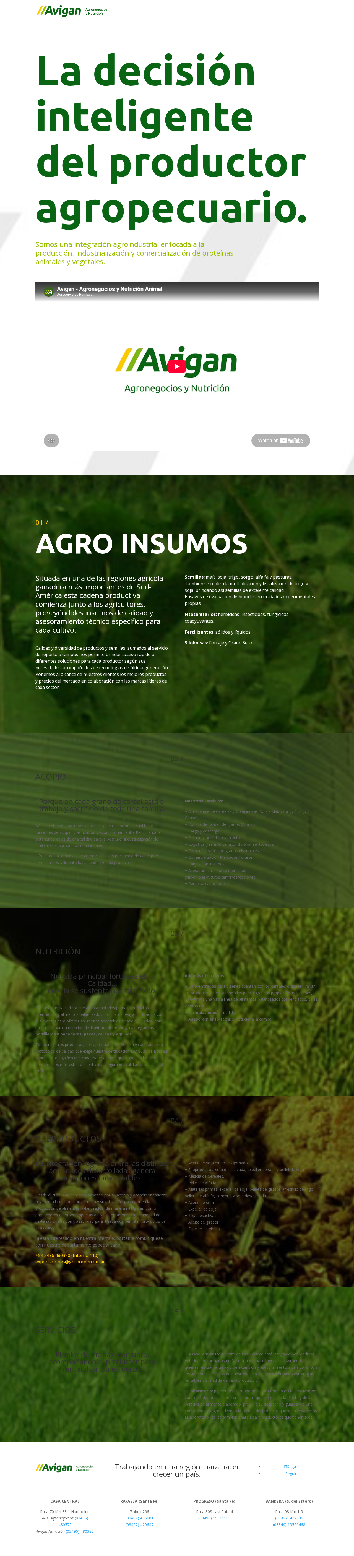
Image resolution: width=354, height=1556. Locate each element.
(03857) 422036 (289, 1518)
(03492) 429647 (139, 1524)
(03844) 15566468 (289, 1524)
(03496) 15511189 (214, 1518)
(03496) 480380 (80, 1531)
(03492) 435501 (139, 1518)
